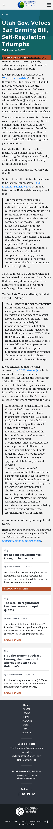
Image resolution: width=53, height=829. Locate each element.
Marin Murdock (13, 567)
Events (26, 724)
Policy (26, 712)
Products (26, 720)
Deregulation (12, 640)
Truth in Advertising (15, 78)
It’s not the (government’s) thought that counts (23, 556)
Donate (26, 732)
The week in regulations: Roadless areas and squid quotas (22, 606)
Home (26, 704)
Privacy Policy (26, 824)
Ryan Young (12, 618)
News (26, 716)
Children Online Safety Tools (26, 755)
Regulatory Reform (16, 588)
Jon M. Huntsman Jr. (27, 370)
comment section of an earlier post (21, 540)
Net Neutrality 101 (26, 759)
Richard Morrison (14, 674)
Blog (5, 14)
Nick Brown (7, 50)
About (26, 708)
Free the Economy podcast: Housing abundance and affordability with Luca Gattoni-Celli (22, 661)
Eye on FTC (26, 751)
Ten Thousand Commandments (26, 748)
